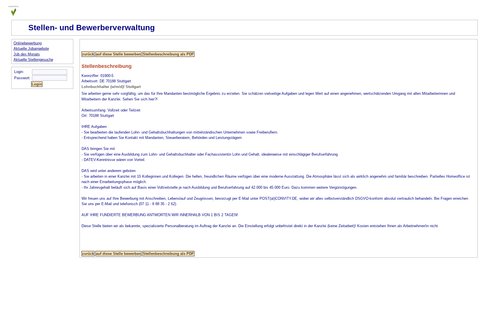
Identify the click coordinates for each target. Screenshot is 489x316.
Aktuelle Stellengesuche (33, 59)
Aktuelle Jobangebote (31, 48)
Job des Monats (27, 54)
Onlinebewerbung (28, 43)
